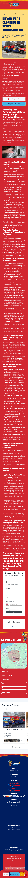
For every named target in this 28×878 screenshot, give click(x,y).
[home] (14, 5)
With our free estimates (16, 92)
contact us (15, 329)
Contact (12, 433)
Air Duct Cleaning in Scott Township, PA (14, 626)
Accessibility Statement (14, 858)
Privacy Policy (14, 856)
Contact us (19, 514)
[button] (22, 874)
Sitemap (14, 860)
